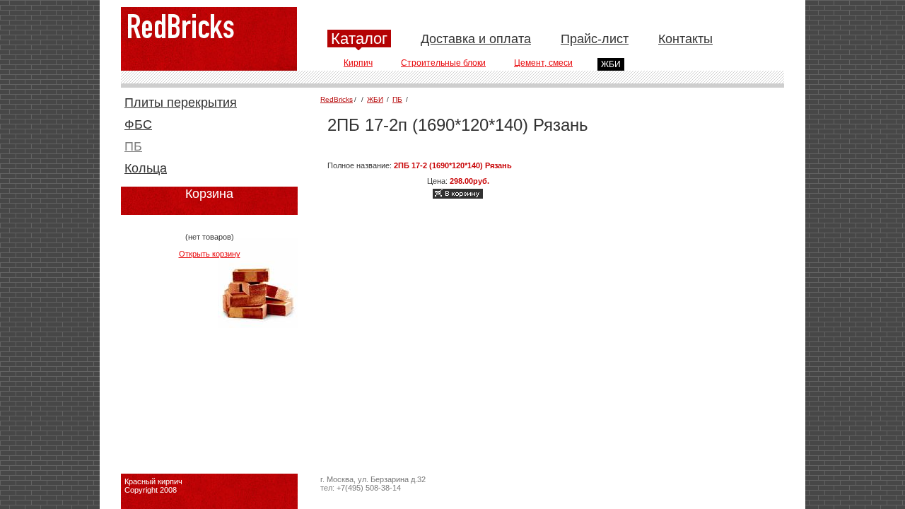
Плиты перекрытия (180, 102)
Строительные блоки (443, 63)
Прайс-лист (595, 39)
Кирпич (358, 63)
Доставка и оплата (476, 39)
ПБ (133, 146)
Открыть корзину (209, 254)
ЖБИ (611, 64)
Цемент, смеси (543, 63)
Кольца (145, 168)
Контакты (685, 39)
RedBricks (336, 99)
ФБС (138, 124)
